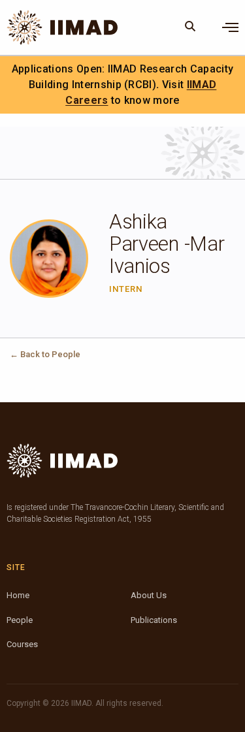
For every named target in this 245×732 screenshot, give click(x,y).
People (20, 620)
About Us (149, 595)
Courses (22, 644)
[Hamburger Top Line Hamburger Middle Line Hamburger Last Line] (230, 27)
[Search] (190, 27)
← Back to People (45, 354)
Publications (154, 620)
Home (18, 595)
